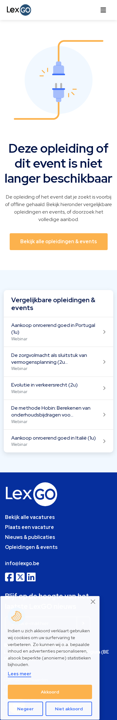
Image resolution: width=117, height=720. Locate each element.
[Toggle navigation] (103, 10)
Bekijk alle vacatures (30, 517)
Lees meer (19, 674)
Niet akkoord (69, 709)
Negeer (25, 709)
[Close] (93, 602)
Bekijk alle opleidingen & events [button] (58, 241)
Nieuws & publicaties (30, 537)
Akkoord (50, 692)
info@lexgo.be (22, 563)
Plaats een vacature (29, 527)
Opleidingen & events (31, 547)
